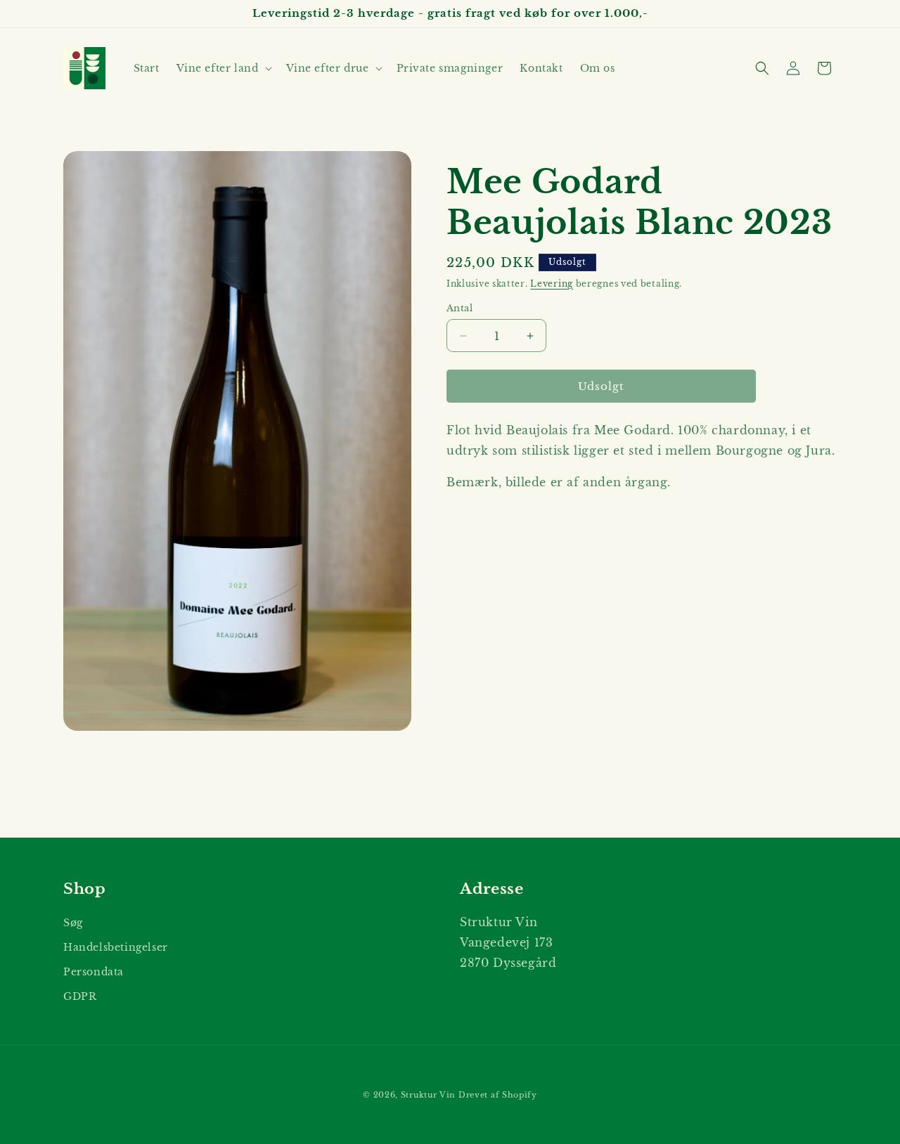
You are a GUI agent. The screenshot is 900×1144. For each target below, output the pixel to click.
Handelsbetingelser (115, 947)
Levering (551, 283)
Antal (459, 308)
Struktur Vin (428, 1095)
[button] (223, 68)
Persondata (93, 972)
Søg (73, 922)
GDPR (79, 996)
